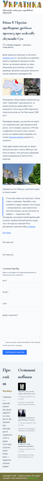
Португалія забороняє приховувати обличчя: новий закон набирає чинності (26, 421)
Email (5, 292)
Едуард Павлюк (25, 397)
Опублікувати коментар (14, 352)
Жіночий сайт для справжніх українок (18, 11)
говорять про (8, 58)
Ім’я (5, 281)
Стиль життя (8, 47)
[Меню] (39, 7)
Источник (7, 233)
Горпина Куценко (25, 423)
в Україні (31, 227)
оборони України (16, 137)
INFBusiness (33, 478)
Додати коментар (10, 315)
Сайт (5, 304)
